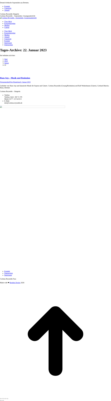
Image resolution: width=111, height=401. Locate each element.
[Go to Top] (55, 396)
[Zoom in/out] (7, 398)
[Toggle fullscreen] (5, 398)
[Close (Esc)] (1, 398)
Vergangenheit (5, 82)
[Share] (3, 398)
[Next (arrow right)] (3, 400)
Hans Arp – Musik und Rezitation (15, 78)
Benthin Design (15, 283)
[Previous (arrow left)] (1, 400)
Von (15, 82)
